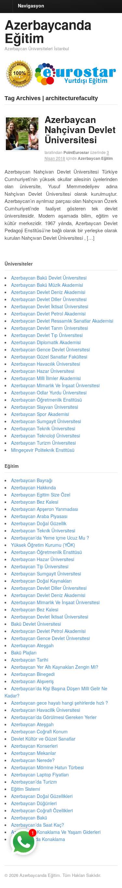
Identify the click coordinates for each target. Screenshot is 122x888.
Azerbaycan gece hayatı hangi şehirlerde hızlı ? (59, 702)
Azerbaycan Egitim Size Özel (40, 494)
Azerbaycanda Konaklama (38, 839)
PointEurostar (76, 152)
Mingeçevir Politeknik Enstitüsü (43, 450)
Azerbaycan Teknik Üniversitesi (43, 428)
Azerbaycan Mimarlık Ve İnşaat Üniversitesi (55, 385)
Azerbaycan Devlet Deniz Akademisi (48, 292)
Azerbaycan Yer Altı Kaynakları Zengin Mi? (54, 667)
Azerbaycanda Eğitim (48, 31)
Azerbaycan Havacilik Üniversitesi (45, 710)
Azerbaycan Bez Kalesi (34, 501)
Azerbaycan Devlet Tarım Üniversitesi (49, 328)
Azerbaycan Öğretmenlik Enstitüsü (46, 399)
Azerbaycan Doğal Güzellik (38, 523)
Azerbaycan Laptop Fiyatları (40, 774)
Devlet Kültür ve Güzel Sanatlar (43, 738)
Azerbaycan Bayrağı (31, 480)
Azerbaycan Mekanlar (33, 753)
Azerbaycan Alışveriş (32, 681)
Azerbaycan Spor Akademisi (40, 414)
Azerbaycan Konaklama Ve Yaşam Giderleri (56, 832)
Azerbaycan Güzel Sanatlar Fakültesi (49, 356)
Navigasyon (31, 5)
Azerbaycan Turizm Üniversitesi (43, 442)
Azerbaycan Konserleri (34, 746)
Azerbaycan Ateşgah (32, 645)
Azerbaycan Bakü (29, 817)
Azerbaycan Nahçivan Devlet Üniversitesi (80, 129)
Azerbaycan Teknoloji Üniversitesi (45, 435)
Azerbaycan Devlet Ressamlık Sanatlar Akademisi (62, 320)
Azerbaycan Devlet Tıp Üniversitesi (47, 335)
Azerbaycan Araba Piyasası (39, 516)
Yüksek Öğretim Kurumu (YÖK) (43, 545)
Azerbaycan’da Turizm (34, 781)
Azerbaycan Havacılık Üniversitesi (45, 363)
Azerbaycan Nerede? (33, 760)
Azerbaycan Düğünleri (34, 803)
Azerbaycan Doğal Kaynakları (41, 580)
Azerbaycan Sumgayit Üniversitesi (46, 421)
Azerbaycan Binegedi (33, 674)
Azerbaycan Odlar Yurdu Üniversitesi (49, 392)
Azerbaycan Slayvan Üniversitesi (44, 407)
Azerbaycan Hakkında (33, 487)
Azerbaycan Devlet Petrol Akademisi (48, 313)
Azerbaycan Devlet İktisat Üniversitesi (49, 306)
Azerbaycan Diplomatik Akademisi (46, 342)
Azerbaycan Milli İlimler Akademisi (46, 378)
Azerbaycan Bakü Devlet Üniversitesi (49, 277)
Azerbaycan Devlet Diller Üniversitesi (49, 299)
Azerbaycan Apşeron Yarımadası (44, 509)
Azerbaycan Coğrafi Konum (39, 731)
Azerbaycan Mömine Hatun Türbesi (47, 767)
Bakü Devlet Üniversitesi (36, 623)
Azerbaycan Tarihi (29, 659)
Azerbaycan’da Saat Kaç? (37, 824)
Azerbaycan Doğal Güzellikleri (42, 796)
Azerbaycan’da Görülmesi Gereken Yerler (54, 717)
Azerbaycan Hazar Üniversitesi (42, 371)
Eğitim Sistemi (25, 789)
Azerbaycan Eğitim (95, 158)
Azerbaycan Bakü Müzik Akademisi (47, 285)
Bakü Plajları (23, 652)
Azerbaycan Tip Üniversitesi (39, 566)
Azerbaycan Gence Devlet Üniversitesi (50, 349)
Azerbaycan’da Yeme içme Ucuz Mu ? (50, 537)
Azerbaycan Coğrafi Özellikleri (42, 810)
